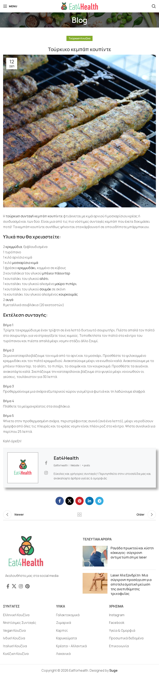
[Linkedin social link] (89, 501)
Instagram (116, 615)
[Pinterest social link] (79, 501)
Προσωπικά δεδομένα (126, 638)
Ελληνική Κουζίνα (16, 615)
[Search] (154, 6)
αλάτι (44, 278)
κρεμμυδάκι (27, 268)
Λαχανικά (63, 653)
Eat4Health (66, 458)
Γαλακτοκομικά (68, 615)
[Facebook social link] (59, 501)
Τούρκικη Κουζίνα (79, 38)
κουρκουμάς (68, 294)
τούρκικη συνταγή (20, 216)
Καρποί (62, 630)
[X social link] (69, 501)
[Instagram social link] (21, 586)
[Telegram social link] (99, 501)
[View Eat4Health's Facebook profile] (45, 463)
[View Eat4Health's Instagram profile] (45, 472)
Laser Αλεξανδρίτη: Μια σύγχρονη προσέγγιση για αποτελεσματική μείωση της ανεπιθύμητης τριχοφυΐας (131, 584)
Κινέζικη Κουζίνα (16, 653)
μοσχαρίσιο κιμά (25, 262)
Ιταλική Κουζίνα (15, 646)
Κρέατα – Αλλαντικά (71, 646)
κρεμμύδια (14, 246)
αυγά (9, 299)
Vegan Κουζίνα (14, 630)
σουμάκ (45, 289)
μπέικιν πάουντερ (56, 273)
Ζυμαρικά (63, 622)
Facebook (116, 622)
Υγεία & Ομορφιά (122, 630)
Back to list (79, 514)
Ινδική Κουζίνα (14, 638)
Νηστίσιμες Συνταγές (19, 622)
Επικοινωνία (119, 646)
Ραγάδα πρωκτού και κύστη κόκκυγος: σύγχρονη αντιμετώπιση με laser (132, 553)
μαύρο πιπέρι (66, 283)
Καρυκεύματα (66, 638)
